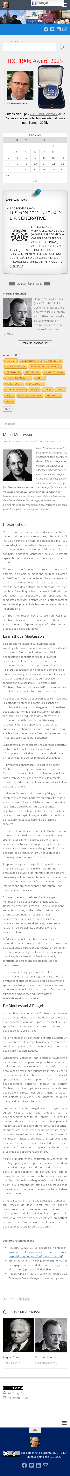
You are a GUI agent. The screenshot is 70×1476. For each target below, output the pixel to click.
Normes (32, 372)
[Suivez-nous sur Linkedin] (58, 29)
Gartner (53, 360)
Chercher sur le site (14, 41)
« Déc (34, 180)
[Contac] (64, 29)
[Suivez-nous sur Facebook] (46, 29)
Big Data (13, 372)
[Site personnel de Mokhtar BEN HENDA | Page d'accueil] (7, 5)
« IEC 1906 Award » (44, 114)
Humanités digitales (45, 366)
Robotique (14, 383)
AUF (10, 395)
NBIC (34, 389)
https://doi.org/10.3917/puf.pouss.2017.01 (34, 1256)
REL (61, 389)
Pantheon (9, 424)
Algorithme (54, 372)
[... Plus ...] (16, 266)
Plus (7, 408)
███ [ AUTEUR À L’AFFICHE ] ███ (26, 284)
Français (43, 2)
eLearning (30, 360)
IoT (40, 378)
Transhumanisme (18, 378)
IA (11, 360)
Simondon (53, 395)
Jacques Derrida (12, 1357)
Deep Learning (15, 389)
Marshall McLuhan (45, 1357)
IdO (10, 401)
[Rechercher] (62, 47)
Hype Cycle (16, 366)
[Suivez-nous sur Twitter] (52, 29)
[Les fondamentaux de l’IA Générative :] (19, 236)
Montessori (24, 1299)
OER (48, 389)
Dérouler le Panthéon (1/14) (35, 343)
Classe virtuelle (30, 395)
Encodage (36, 383)
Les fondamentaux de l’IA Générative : (36, 216)
